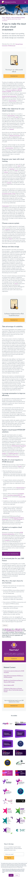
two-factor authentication (14, 495)
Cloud (13, 193)
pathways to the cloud (14, 135)
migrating (11, 169)
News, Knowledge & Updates (18, 17)
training (6, 172)
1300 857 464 (7, 629)
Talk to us (5, 625)
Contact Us (14, 658)
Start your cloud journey (11, 554)
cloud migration (11, 115)
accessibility (21, 493)
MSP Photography (18, 519)
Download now (14, 76)
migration (14, 100)
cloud (19, 88)
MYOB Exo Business (13, 453)
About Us (8, 17)
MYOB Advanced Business (12, 456)
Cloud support (5, 206)
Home (3, 17)
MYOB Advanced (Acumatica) (19, 445)
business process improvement (9, 96)
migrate (4, 453)
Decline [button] (16, 875)
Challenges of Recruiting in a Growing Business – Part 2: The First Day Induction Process (13, 690)
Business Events (20, 487)
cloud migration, (9, 148)
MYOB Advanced (11, 45)
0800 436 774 (18, 629)
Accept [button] (11, 875)
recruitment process (7, 193)
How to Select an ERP (9, 685)
